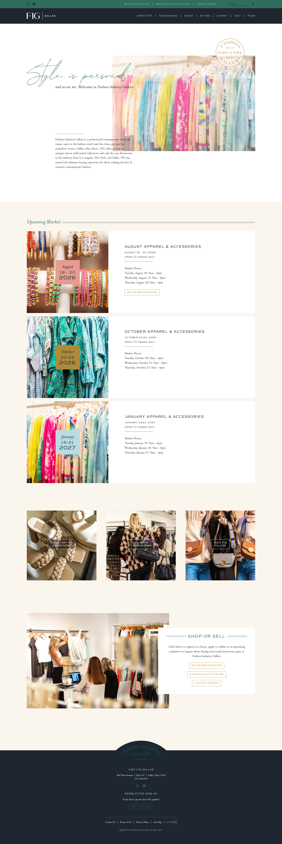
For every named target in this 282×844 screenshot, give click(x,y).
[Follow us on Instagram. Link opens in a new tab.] (28, 4)
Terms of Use (126, 822)
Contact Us (110, 822)
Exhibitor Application (207, 674)
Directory (144, 16)
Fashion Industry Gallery (41, 15)
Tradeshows (168, 16)
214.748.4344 (141, 778)
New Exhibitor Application (173, 4)
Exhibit (222, 16)
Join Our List (141, 806)
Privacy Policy (142, 822)
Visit (237, 16)
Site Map (157, 822)
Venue (188, 16)
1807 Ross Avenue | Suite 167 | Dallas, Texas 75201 (141, 775)
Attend (205, 16)
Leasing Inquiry (207, 4)
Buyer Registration (137, 4)
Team (251, 16)
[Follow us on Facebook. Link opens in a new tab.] (34, 4)
